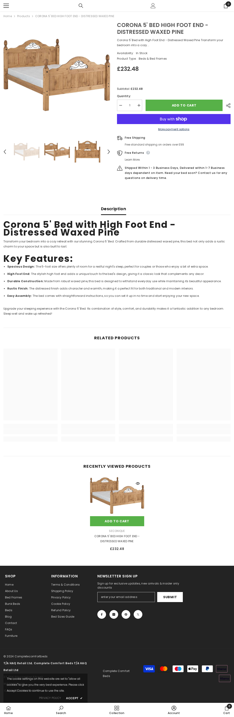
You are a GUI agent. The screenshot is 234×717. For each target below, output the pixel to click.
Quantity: (124, 96)
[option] (56, 75)
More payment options (173, 129)
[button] (4, 151)
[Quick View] (138, 483)
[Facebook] (101, 614)
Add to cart (184, 105)
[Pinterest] (126, 614)
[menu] (6, 5)
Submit (170, 597)
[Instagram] (113, 614)
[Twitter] (138, 614)
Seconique (117, 531)
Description (113, 209)
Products (23, 16)
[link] (30, 431)
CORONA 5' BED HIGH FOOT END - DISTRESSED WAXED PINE (117, 538)
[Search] (81, 5)
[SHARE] (227, 105)
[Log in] (153, 5)
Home (7, 16)
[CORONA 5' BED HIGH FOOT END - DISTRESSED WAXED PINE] (117, 495)
